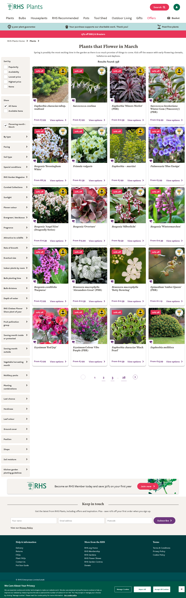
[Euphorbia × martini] (128, 145)
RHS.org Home (91, 547)
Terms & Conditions (161, 547)
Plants (10, 18)
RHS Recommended (65, 18)
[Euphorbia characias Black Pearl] (128, 326)
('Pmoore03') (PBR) (165, 109)
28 (124, 377)
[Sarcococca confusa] (89, 84)
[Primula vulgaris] (89, 145)
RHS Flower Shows (92, 558)
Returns (19, 551)
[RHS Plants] (25, 7)
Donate (87, 565)
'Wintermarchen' (165, 227)
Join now (146, 486)
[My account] (176, 7)
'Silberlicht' (124, 227)
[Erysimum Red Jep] (50, 326)
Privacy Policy (26, 527)
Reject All (142, 589)
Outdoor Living (122, 18)
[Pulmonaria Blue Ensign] (167, 145)
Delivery (19, 547)
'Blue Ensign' (165, 166)
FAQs (18, 554)
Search (158, 7)
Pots (86, 18)
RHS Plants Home (16, 41)
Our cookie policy (70, 595)
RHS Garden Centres (93, 561)
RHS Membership (92, 551)
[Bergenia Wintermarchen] (167, 205)
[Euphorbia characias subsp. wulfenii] (50, 84)
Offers (151, 18)
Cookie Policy (159, 554)
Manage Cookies (123, 589)
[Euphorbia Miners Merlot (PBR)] (128, 84)
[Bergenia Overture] (89, 205)
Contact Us (20, 561)
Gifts (139, 18)
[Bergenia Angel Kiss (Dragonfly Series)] (50, 205)
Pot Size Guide (22, 565)
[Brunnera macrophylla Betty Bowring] (128, 265)
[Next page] (135, 378)
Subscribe (163, 520)
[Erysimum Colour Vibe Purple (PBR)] (89, 326)
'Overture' (84, 227)
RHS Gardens (90, 554)
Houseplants (39, 18)
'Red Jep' (45, 347)
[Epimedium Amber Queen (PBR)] (167, 265)
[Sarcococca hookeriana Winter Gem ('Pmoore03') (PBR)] (167, 84)
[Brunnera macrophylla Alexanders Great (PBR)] (89, 265)
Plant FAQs (21, 558)
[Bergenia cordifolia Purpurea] (50, 265)
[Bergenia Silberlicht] (128, 205)
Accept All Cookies (162, 589)
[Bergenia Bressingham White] (50, 145)
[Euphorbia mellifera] (167, 326)
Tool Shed (100, 18)
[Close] (182, 589)
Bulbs (22, 18)
